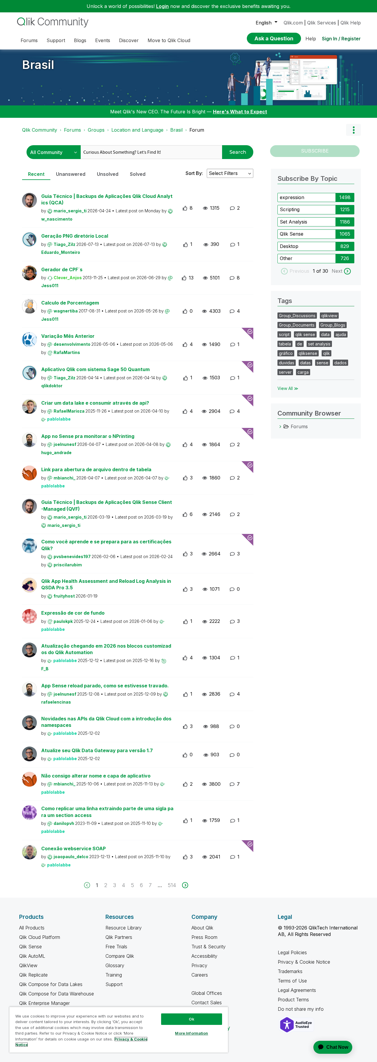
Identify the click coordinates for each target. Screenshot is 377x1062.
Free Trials (116, 946)
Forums (72, 130)
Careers (199, 975)
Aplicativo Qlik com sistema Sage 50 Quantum (95, 369)
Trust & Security (208, 946)
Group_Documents (297, 324)
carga (303, 372)
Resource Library (123, 928)
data (325, 334)
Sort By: (194, 173)
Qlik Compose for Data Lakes (50, 984)
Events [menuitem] (102, 40)
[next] (185, 885)
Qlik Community (39, 130)
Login (162, 6)
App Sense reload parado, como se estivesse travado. (105, 686)
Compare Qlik (119, 956)
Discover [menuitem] (129, 40)
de (299, 343)
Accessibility (204, 956)
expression (292, 197)
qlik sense (305, 334)
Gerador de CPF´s (61, 269)
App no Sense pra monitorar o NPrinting (87, 436)
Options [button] (353, 130)
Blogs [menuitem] (80, 40)
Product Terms (293, 1000)
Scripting (290, 209)
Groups (96, 130)
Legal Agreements (297, 990)
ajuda (340, 334)
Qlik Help (350, 23)
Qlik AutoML (32, 956)
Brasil (38, 64)
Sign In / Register (341, 39)
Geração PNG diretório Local (74, 236)
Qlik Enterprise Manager (44, 1003)
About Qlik (202, 928)
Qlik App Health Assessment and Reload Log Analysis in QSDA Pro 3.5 (106, 584)
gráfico (286, 353)
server (285, 372)
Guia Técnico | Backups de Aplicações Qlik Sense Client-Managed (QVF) (106, 505)
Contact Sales (206, 1002)
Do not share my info (301, 1009)
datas (305, 362)
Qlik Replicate (33, 975)
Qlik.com (293, 23)
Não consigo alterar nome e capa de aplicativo (96, 776)
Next (337, 271)
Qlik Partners (118, 937)
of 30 (323, 271)
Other (286, 258)
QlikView (28, 965)
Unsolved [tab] (107, 174)
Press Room (204, 937)
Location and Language (137, 130)
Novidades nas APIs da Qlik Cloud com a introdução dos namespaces (106, 722)
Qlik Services (321, 23)
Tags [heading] (284, 301)
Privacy (199, 965)
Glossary (114, 965)
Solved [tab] (137, 174)
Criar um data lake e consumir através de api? (95, 403)
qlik (326, 353)
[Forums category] (280, 426)
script (284, 334)
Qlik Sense (291, 234)
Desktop (289, 246)
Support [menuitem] (56, 40)
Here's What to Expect (240, 112)
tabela (285, 343)
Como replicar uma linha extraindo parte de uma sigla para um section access (107, 811)
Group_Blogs (332, 324)
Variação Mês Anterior (68, 336)
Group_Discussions (297, 315)
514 (172, 885)
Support (114, 984)
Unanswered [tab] (70, 174)
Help (310, 39)
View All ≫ (287, 388)
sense (322, 362)
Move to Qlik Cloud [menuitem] (169, 40)
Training (113, 975)
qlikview (329, 315)
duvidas (286, 362)
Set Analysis (293, 222)
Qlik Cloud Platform (39, 937)
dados (340, 362)
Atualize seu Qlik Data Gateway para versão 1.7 (97, 750)
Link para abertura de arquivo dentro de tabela (96, 469)
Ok (191, 1019)
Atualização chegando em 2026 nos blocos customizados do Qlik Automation (106, 649)
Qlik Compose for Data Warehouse (56, 994)
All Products (31, 928)
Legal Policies (292, 952)
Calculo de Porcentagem (70, 303)
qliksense (308, 353)
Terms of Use (292, 981)
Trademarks (290, 971)
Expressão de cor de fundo (73, 613)
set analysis (319, 343)
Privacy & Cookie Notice (304, 962)
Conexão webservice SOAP (73, 848)
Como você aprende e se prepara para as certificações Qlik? (106, 545)
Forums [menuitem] (29, 40)
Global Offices (206, 993)
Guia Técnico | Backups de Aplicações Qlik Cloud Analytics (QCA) (107, 199)
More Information (191, 1033)
